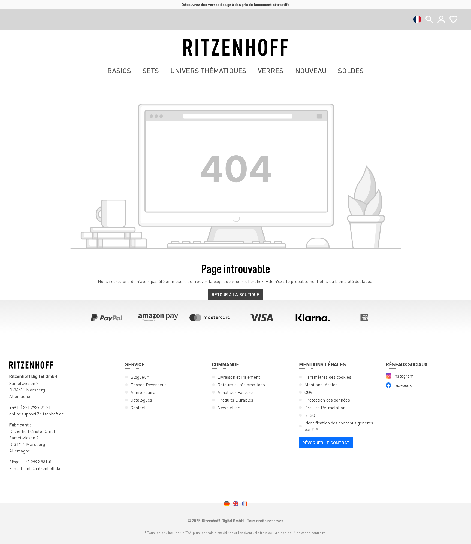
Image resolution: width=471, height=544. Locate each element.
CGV (308, 392)
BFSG (309, 415)
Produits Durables (235, 400)
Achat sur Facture (235, 392)
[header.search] (429, 19)
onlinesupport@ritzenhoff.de (36, 414)
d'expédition (224, 533)
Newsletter (229, 407)
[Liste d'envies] (453, 19)
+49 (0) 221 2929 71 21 (30, 407)
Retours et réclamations (241, 384)
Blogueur (140, 377)
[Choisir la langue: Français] (417, 19)
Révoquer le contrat (325, 442)
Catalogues (141, 400)
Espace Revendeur (149, 384)
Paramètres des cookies (327, 377)
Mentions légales (321, 384)
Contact (138, 407)
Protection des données (327, 400)
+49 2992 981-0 (37, 461)
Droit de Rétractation (325, 407)
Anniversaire (143, 392)
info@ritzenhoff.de (43, 468)
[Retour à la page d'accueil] (235, 47)
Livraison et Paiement (239, 377)
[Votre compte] (441, 19)
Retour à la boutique (235, 294)
